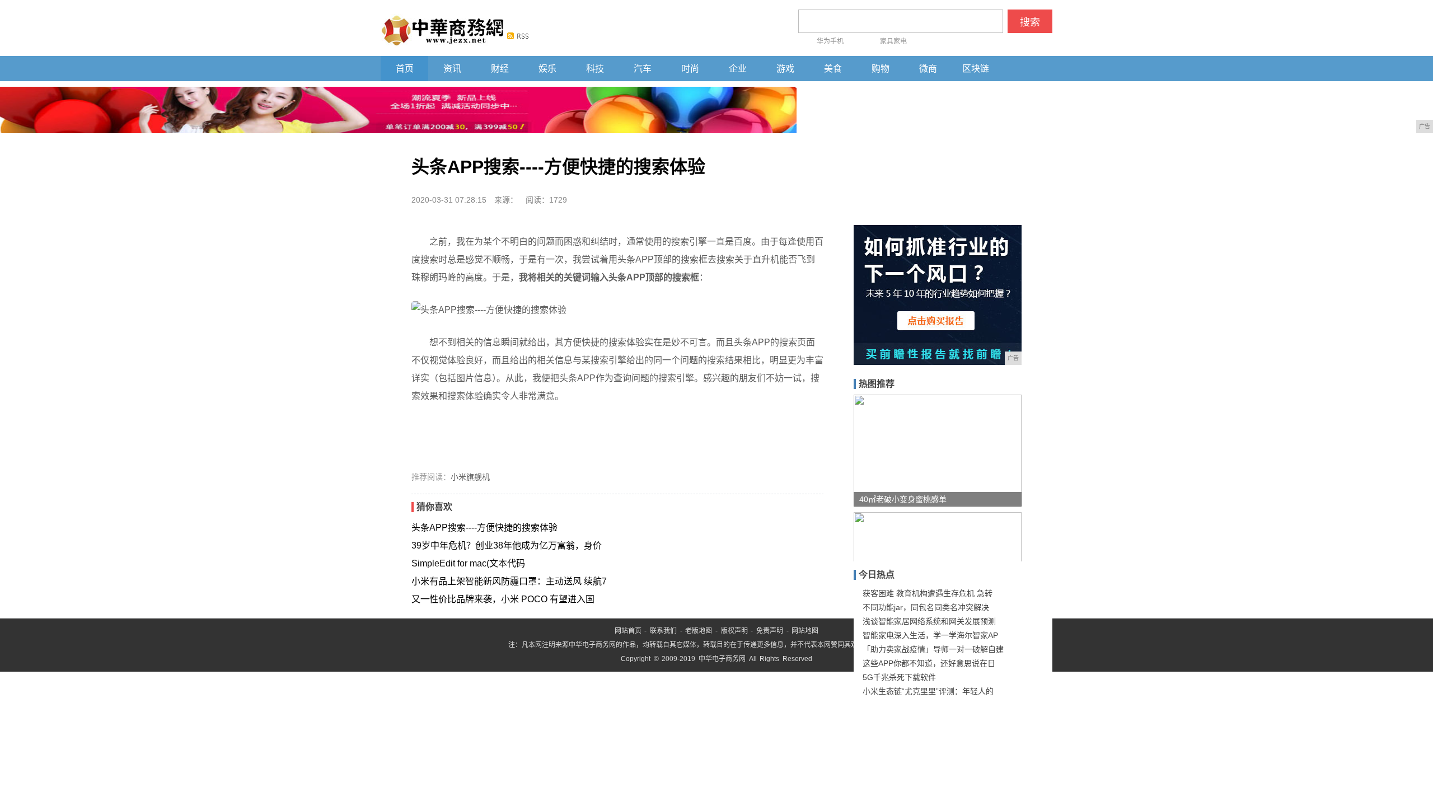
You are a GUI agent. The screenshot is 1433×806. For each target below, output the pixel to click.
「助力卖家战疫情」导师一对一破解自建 (933, 649)
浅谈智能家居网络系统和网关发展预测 (929, 621)
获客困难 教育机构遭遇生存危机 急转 (927, 593)
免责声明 (769, 631)
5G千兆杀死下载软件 (899, 677)
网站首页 (628, 631)
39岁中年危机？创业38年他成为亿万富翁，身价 (506, 545)
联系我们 (663, 631)
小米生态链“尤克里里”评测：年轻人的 (928, 691)
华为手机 (830, 41)
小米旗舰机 (470, 476)
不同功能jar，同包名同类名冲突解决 (926, 607)
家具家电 (893, 41)
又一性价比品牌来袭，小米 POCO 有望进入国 (502, 599)
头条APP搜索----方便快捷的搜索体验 (484, 527)
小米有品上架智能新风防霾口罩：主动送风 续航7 (509, 581)
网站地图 (805, 631)
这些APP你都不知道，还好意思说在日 (929, 663)
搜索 (1030, 22)
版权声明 (734, 631)
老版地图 (698, 631)
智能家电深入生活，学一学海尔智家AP (930, 635)
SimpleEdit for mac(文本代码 (468, 563)
